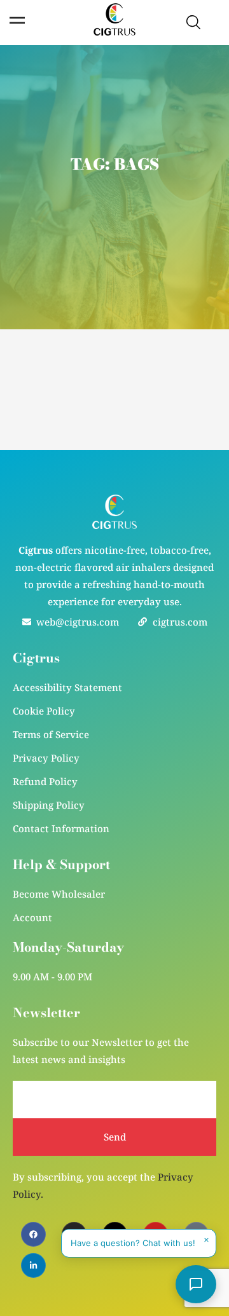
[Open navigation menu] (17, 20)
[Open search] (193, 22)
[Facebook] (33, 1234)
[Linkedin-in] (33, 1265)
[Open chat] (196, 1284)
